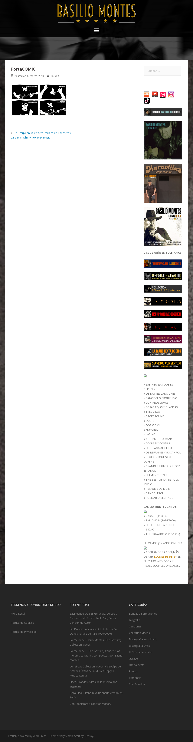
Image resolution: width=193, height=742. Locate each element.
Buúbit (55, 76)
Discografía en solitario (143, 639)
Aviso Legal (18, 613)
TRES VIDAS (153, 411)
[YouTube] (155, 94)
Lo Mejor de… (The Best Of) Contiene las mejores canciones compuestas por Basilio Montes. (96, 655)
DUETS (150, 421)
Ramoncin (135, 678)
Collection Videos (139, 633)
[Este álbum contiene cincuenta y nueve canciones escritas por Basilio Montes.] (163, 276)
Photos (133, 671)
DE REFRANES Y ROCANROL (163, 452)
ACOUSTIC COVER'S (158, 443)
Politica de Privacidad (24, 631)
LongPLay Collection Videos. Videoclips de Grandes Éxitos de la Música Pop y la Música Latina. (95, 671)
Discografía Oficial (140, 645)
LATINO (150, 434)
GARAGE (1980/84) (157, 516)
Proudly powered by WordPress (27, 736)
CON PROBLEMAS (157, 402)
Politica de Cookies (22, 622)
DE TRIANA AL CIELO (159, 448)
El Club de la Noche (140, 652)
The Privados (137, 684)
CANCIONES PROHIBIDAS (162, 398)
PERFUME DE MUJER (158, 488)
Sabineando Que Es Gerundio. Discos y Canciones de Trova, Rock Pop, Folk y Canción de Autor (93, 618)
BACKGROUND (155, 416)
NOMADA (152, 430)
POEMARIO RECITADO (160, 498)
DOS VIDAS (153, 425)
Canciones (135, 626)
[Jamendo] (163, 94)
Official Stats (136, 665)
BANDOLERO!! (154, 493)
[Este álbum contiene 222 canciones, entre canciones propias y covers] (163, 288)
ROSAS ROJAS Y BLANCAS (162, 407)
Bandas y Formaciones (143, 613)
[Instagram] (171, 94)
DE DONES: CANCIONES (161, 393)
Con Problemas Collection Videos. (90, 704)
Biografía (134, 620)
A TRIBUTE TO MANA (159, 439)
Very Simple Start (69, 736)
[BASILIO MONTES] (96, 14)
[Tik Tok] (147, 100)
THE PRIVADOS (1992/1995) (163, 534)
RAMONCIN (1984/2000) (161, 520)
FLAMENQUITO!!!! (156, 475)
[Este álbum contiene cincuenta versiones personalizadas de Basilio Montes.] (163, 301)
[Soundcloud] (146, 94)
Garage (133, 658)
